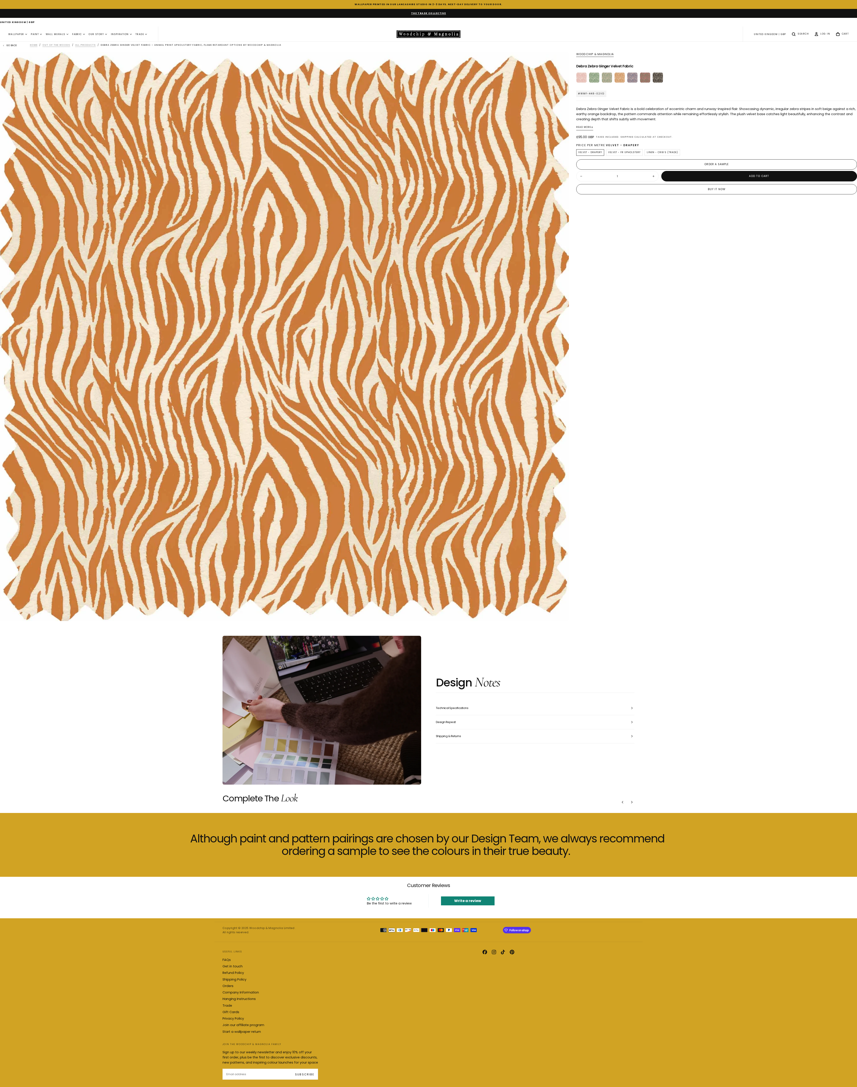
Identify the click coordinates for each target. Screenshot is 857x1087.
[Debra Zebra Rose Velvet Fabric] (581, 77)
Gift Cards (231, 1012)
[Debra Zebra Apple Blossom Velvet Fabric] (607, 77)
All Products (85, 45)
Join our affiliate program (243, 1025)
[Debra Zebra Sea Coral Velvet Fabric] (632, 77)
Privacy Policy (233, 1018)
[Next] (631, 802)
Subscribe (304, 1074)
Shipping (626, 137)
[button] (17, 22)
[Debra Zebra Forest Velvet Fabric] (594, 77)
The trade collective (428, 13)
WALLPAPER (16, 34)
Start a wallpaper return (242, 1031)
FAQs (227, 960)
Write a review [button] (467, 900)
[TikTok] (502, 952)
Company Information (241, 992)
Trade (227, 1005)
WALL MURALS (55, 34)
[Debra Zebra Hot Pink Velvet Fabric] (645, 77)
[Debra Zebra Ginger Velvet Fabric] (619, 77)
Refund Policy (233, 973)
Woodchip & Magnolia (595, 54)
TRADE (139, 34)
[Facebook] (484, 952)
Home (33, 45)
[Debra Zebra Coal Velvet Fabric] (658, 77)
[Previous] (622, 802)
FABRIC (77, 34)
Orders (228, 986)
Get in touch (233, 966)
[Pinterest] (512, 952)
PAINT (35, 34)
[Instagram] (494, 952)
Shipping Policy (234, 979)
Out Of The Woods (56, 45)
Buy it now (717, 189)
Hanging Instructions (239, 999)
